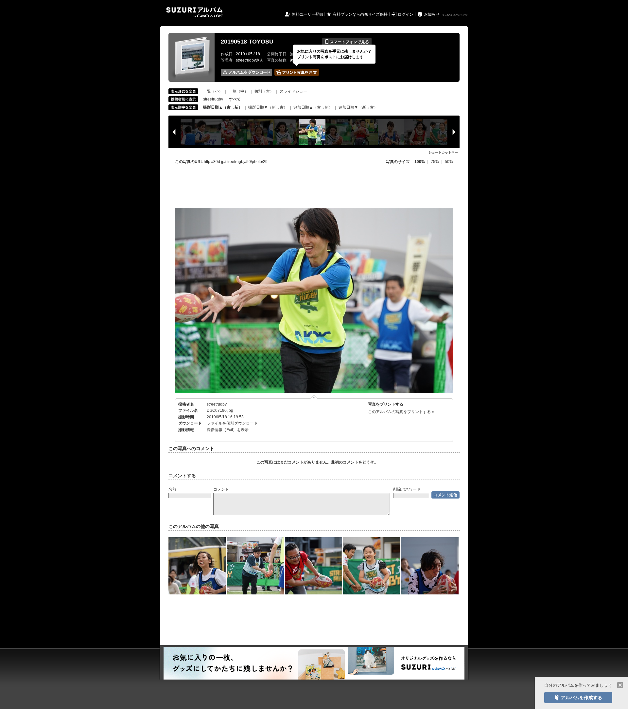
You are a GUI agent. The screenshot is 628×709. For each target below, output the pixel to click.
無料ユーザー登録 (307, 14)
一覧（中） (238, 91)
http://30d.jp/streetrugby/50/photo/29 (236, 161)
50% (449, 161)
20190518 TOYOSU (247, 41)
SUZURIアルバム (194, 12)
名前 (172, 489)
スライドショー (293, 91)
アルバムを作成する (578, 697)
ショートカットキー (443, 152)
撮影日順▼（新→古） (268, 107)
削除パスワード (407, 489)
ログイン (405, 14)
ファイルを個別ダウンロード (232, 423)
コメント (221, 489)
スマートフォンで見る (347, 42)
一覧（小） (213, 91)
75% (435, 161)
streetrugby (213, 99)
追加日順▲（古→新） (313, 107)
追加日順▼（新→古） (358, 107)
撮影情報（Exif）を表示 (228, 429)
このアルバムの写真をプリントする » (401, 411)
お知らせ (432, 14)
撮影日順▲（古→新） (222, 107)
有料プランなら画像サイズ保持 (360, 14)
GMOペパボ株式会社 (456, 15)
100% (419, 161)
